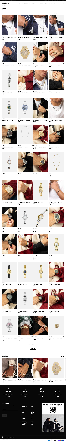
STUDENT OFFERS (52, 0)
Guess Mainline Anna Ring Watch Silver (54, 92)
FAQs (31, 423)
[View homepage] (5, 3)
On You (32, 425)
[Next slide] (64, 370)
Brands (23, 411)
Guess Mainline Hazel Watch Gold (38, 284)
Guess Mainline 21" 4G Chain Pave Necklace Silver (56, 120)
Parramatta (32, 413)
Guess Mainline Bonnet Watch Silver (23, 311)
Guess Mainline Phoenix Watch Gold (7, 202)
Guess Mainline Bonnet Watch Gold (38, 202)
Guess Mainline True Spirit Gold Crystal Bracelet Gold (25, 203)
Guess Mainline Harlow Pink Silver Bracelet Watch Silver (9, 338)
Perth (31, 414)
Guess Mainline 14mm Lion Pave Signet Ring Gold (56, 338)
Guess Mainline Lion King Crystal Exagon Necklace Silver (9, 38)
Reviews (23, 424)
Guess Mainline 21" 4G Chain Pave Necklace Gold (40, 92)
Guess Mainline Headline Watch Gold (54, 284)
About (23, 418)
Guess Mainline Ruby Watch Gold (6, 284)
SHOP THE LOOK (46, 0)
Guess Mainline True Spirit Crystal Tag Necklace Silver (24, 147)
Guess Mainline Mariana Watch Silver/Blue (24, 120)
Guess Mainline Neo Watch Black (6, 311)
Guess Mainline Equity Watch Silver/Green (55, 147)
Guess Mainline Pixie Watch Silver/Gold (7, 120)
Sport (23, 412)
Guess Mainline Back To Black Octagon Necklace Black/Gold (56, 38)
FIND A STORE (59, 0)
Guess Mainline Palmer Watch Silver (23, 174)
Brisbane (32, 407)
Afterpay (32, 424)
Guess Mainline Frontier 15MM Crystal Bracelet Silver (9, 381)
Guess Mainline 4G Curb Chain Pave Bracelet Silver (40, 120)
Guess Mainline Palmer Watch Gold (38, 174)
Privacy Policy (24, 422)
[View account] (62, 3)
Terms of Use (24, 423)
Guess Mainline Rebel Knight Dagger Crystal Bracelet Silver (55, 203)
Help (31, 418)
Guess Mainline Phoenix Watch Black (38, 311)
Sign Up (4, 415)
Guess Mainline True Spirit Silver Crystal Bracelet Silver (40, 257)
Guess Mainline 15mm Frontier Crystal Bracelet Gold (24, 338)
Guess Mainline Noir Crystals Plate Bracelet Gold (25, 380)
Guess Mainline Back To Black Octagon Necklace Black (40, 38)
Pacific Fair (32, 412)
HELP (56, 0)
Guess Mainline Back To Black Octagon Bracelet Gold (9, 65)
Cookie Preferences (34, 429)
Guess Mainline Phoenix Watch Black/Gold (39, 147)
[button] (63, 3)
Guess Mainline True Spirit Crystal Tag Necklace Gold (56, 175)
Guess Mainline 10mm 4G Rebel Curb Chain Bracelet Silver (9, 93)
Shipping (32, 422)
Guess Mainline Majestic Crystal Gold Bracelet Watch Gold (24, 65)
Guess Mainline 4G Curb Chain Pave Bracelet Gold (25, 92)
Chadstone (32, 411)
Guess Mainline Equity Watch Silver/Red (7, 147)
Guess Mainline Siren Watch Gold (22, 284)
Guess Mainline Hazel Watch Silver (7, 174)
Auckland (32, 406)
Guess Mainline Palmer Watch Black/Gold (55, 311)
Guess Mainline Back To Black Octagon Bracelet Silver (25, 38)
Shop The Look (24, 406)
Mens (23, 407)
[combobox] (56, 3)
